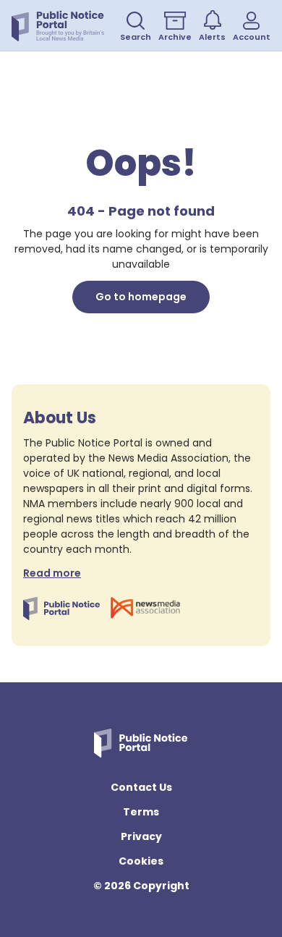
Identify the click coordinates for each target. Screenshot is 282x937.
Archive (175, 37)
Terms (141, 812)
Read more (52, 573)
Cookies (141, 861)
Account (251, 37)
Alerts (212, 37)
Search (135, 37)
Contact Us (141, 787)
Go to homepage (141, 296)
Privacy (141, 836)
